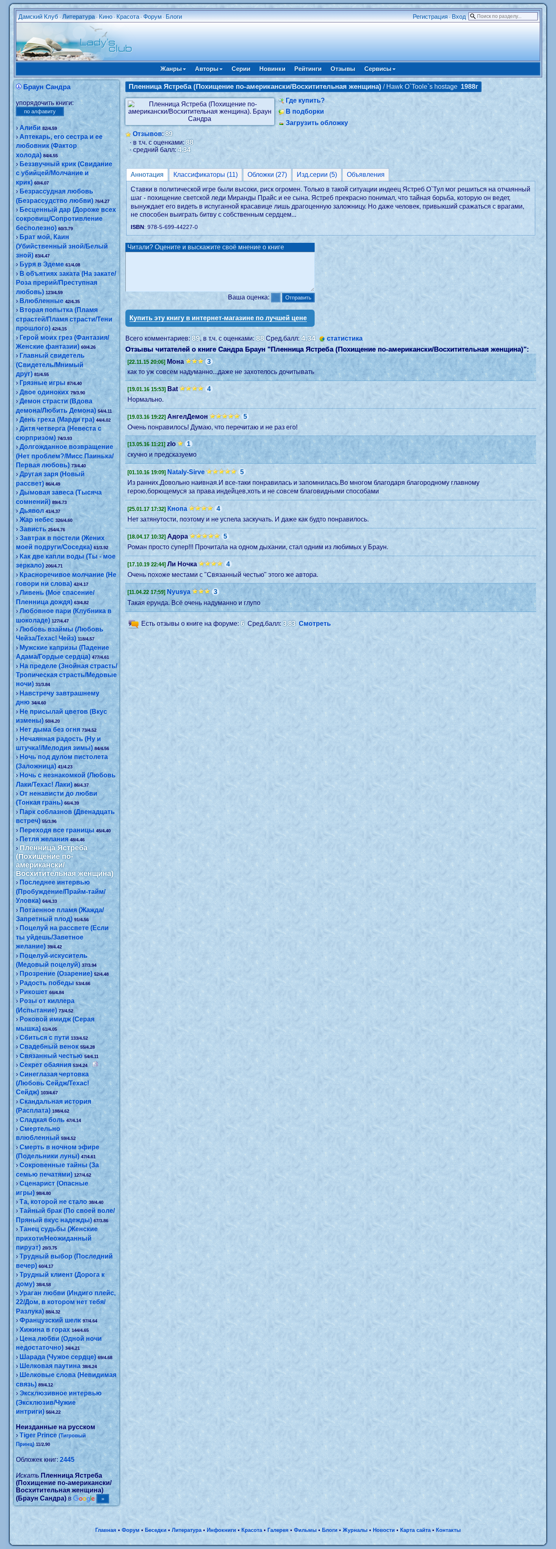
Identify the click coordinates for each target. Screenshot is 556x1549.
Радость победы (47, 982)
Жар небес (37, 519)
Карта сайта (415, 1530)
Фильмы (305, 1530)
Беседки (155, 1530)
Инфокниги (221, 1530)
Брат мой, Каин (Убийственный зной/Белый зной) (62, 246)
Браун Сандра (46, 87)
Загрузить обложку (317, 122)
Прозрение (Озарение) (56, 973)
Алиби (30, 127)
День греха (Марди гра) (57, 419)
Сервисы (378, 68)
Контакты (448, 1530)
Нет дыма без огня (50, 729)
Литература (78, 16)
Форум (152, 16)
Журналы (355, 1530)
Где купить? (305, 100)
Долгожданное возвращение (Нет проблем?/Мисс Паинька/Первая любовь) (65, 456)
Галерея (278, 1530)
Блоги (174, 16)
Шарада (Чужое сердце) (58, 1356)
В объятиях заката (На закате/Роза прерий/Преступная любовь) (66, 282)
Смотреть (315, 623)
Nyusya (178, 591)
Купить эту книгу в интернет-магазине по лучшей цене (218, 318)
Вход (459, 16)
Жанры (171, 68)
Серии (241, 68)
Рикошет (34, 991)
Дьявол (32, 510)
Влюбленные (41, 300)
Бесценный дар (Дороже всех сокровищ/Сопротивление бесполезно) (66, 218)
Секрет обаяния (45, 1064)
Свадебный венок (49, 1046)
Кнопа (177, 508)
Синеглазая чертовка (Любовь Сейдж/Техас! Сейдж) (52, 1083)
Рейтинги (308, 68)
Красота (127, 16)
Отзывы (343, 68)
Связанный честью (51, 1055)
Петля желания (44, 839)
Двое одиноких (44, 392)
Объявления (366, 174)
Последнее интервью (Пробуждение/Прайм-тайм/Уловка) (60, 891)
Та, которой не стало (53, 1201)
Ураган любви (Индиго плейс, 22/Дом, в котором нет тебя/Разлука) (66, 1302)
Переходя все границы (57, 830)
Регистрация (430, 16)
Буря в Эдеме (42, 264)
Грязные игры (43, 382)
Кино (105, 16)
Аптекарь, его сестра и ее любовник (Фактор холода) (59, 145)
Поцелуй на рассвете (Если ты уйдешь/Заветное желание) (62, 937)
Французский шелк (50, 1320)
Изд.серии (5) (317, 174)
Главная (105, 1530)
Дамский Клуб (38, 16)
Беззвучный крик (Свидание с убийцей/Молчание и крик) (64, 173)
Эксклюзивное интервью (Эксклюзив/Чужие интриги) (59, 1402)
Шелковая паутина (50, 1365)
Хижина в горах (45, 1329)
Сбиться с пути (44, 1037)
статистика (345, 338)
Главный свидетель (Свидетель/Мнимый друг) (50, 364)
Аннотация (147, 174)
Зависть (33, 529)
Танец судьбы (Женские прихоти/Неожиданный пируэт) (57, 1238)
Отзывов (147, 133)
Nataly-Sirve (186, 472)
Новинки (272, 68)
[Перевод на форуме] (95, 1064)
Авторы (207, 68)
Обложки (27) (267, 174)
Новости (384, 1530)
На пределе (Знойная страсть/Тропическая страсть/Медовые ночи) (66, 675)
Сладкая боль (42, 1119)
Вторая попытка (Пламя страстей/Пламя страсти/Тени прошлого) (64, 319)
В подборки (305, 111)
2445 (67, 1459)
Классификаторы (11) (205, 174)
